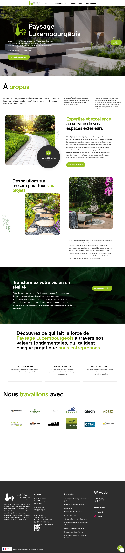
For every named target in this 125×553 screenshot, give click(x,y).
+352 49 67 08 (39, 507)
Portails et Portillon (70, 515)
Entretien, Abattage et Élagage (74, 504)
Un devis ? (116, 43)
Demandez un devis (74, 165)
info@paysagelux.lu (40, 510)
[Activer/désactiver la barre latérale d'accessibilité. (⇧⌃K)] (120, 548)
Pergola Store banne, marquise (74, 528)
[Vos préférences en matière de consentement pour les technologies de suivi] (122, 550)
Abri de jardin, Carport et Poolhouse (75, 519)
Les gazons (68, 508)
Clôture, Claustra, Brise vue (73, 512)
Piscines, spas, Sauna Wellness (74, 532)
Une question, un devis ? (18, 57)
